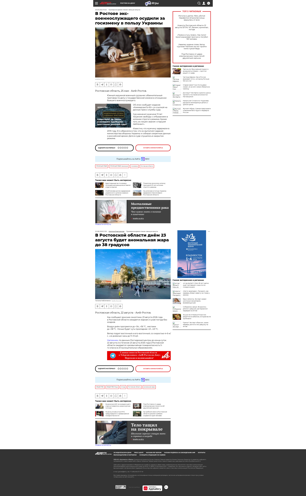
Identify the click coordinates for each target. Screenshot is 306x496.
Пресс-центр (138, 452)
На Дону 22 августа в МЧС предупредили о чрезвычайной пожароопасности (117, 413)
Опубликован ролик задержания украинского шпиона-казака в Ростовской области (117, 193)
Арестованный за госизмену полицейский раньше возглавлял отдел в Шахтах (118, 185)
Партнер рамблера (134, 487)
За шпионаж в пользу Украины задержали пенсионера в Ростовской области (154, 193)
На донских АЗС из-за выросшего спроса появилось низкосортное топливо (118, 406)
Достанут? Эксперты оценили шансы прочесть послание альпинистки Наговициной (197, 95)
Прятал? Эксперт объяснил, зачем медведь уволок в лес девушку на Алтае (195, 324)
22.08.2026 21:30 (101, 231)
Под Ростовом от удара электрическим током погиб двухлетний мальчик (191, 56)
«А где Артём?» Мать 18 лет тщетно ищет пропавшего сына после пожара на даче (196, 285)
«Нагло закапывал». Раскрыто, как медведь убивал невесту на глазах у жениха (196, 293)
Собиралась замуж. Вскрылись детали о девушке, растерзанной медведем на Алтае (195, 309)
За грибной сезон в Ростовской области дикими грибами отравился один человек (155, 413)
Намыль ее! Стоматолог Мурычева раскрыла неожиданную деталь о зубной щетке (196, 102)
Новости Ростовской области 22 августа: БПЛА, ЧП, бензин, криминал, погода (191, 27)
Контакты (201, 452)
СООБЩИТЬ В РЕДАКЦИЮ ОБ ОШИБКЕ (152, 455)
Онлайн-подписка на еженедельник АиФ (179, 452)
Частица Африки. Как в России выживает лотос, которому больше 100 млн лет (196, 79)
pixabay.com (99, 79)
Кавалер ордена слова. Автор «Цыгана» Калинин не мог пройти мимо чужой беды (192, 47)
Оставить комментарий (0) (153, 148)
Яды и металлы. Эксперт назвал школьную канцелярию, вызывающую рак (194, 301)
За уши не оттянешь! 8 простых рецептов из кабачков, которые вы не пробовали (197, 316)
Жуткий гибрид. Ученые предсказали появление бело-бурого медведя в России (197, 110)
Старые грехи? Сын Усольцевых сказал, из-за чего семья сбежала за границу (196, 87)
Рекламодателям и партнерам (125, 455)
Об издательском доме (122, 452)
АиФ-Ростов (116, 301)
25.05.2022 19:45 (101, 10)
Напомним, (112, 340)
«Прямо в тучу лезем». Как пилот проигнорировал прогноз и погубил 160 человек (192, 37)
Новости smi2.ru (103, 224)
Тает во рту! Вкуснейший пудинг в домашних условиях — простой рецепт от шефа (195, 71)
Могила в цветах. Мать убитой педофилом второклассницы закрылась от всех (191, 18)
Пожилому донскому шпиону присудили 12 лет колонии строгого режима (154, 185)
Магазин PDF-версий (153, 452)
